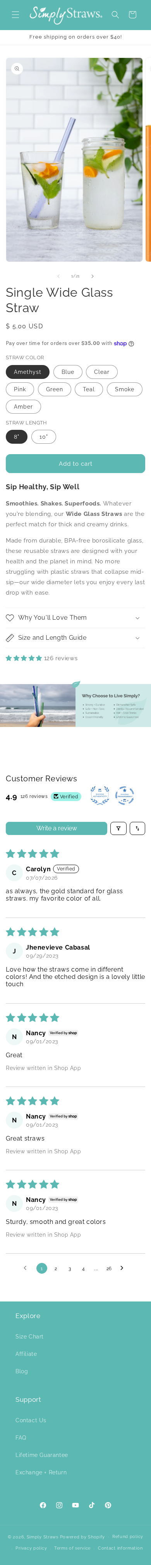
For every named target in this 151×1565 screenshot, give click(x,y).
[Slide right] (92, 276)
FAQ (20, 1438)
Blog (21, 1371)
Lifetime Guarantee (41, 1455)
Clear (102, 372)
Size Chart (29, 1336)
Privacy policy (31, 1548)
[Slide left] (58, 276)
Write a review (56, 828)
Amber (23, 407)
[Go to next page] (124, 1268)
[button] (15, 14)
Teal (89, 389)
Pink (20, 389)
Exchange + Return (41, 1472)
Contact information (120, 1548)
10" (43, 437)
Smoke (124, 389)
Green (54, 389)
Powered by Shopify (82, 1536)
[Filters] (118, 828)
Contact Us (30, 1420)
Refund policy (127, 1536)
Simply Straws (43, 1536)
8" (16, 437)
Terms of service (72, 1548)
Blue (68, 372)
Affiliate (26, 1354)
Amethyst (27, 372)
